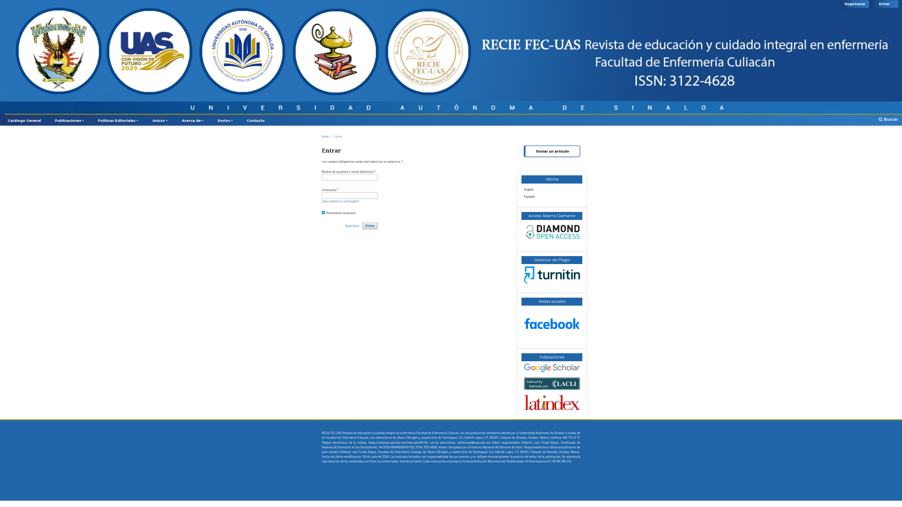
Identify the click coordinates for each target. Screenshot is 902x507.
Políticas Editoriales (117, 120)
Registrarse (855, 4)
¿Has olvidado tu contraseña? (340, 201)
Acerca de (191, 120)
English (529, 189)
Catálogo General (24, 120)
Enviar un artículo (552, 151)
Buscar (890, 119)
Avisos (158, 120)
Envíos (224, 120)
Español (529, 196)
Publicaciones (68, 120)
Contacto (256, 120)
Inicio (325, 136)
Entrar (884, 4)
